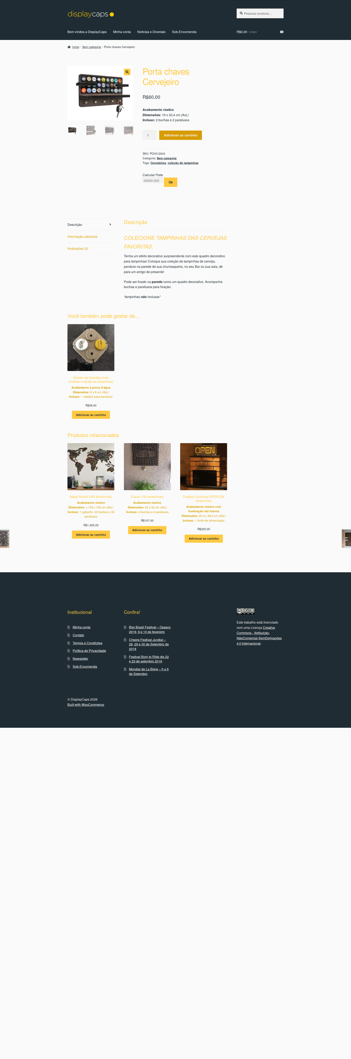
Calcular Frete (153, 175)
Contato (78, 635)
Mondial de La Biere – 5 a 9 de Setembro (149, 671)
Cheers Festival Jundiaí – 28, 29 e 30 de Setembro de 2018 (149, 644)
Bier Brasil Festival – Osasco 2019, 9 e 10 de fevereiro (150, 629)
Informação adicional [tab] (82, 236)
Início (75, 47)
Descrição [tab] (74, 224)
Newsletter (80, 658)
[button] (127, 72)
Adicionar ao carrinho (180, 135)
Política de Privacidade (89, 650)
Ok (171, 182)
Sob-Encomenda (184, 31)
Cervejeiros (158, 163)
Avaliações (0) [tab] (77, 248)
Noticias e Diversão (151, 31)
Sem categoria (91, 47)
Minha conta (122, 31)
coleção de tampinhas (183, 163)
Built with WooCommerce (85, 704)
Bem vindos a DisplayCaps (87, 31)
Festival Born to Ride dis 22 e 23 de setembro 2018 (149, 659)
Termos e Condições (87, 643)
